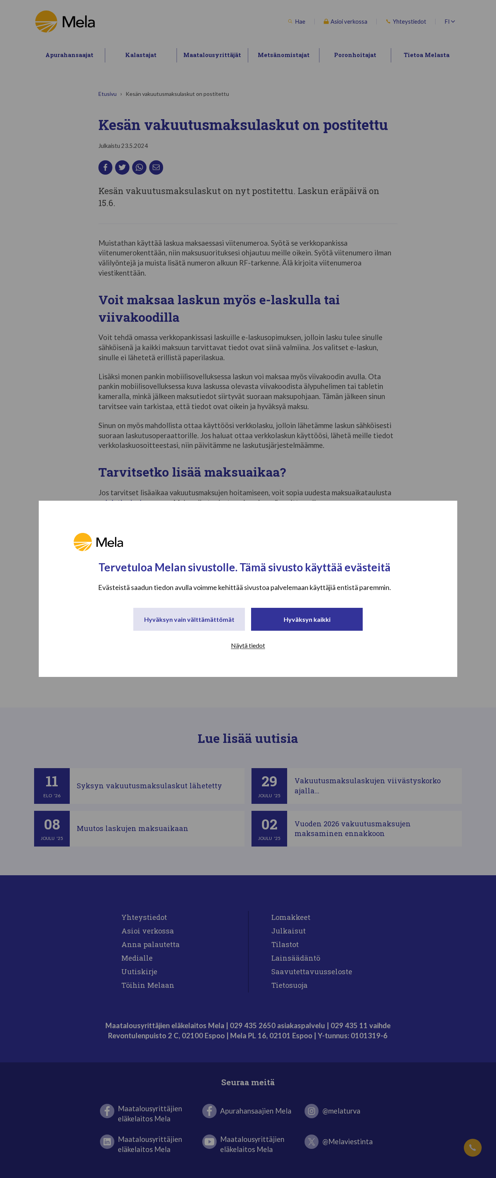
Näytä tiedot (248, 645)
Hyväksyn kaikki (307, 619)
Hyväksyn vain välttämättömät (189, 619)
